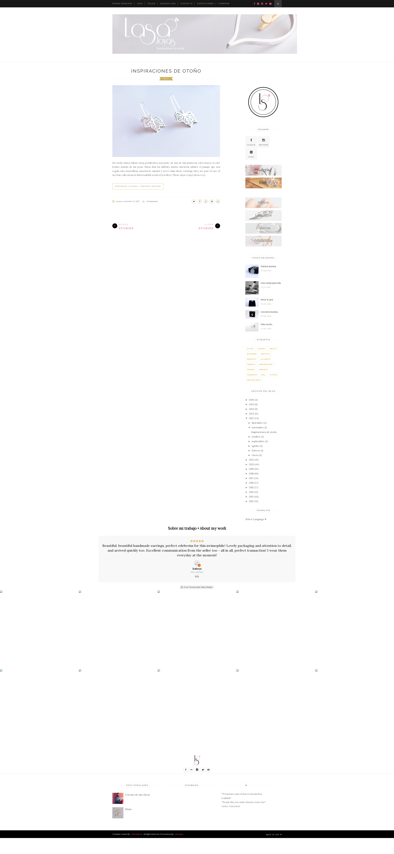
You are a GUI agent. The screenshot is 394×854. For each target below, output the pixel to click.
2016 (251, 482)
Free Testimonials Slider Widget (198, 587)
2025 (251, 404)
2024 (251, 409)
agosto (255, 445)
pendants (263, 369)
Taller (151, 4)
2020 (251, 464)
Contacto (186, 4)
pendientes (252, 375)
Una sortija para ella (271, 282)
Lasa (140, 4)
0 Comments (152, 201)
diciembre (257, 422)
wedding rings (254, 380)
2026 (251, 399)
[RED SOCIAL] (263, 174)
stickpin (273, 375)
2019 (251, 469)
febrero (256, 450)
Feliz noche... (267, 324)
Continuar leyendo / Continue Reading (138, 186)
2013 (251, 496)
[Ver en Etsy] (197, 563)
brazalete (251, 359)
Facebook (251, 145)
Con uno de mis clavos (137, 794)
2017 (251, 478)
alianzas (261, 348)
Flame (128, 809)
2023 (251, 413)
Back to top (273, 834)
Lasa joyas (178, 834)
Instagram (263, 145)
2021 (251, 459)
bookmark (252, 354)
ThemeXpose (137, 834)
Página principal (122, 4)
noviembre (258, 427)
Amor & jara (267, 299)
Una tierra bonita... (270, 311)
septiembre (258, 441)
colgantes (265, 359)
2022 (251, 418)
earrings (251, 364)
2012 (251, 501)
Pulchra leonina (268, 266)
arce (166, 79)
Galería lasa (168, 4)
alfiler (250, 348)
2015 (251, 487)
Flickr (251, 157)
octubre (256, 436)
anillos (272, 348)
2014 (251, 492)
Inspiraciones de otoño (166, 71)
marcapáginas (265, 364)
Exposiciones (205, 4)
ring (263, 375)
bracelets (265, 354)
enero (255, 455)
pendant (251, 369)
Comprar (224, 4)
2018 (251, 473)
